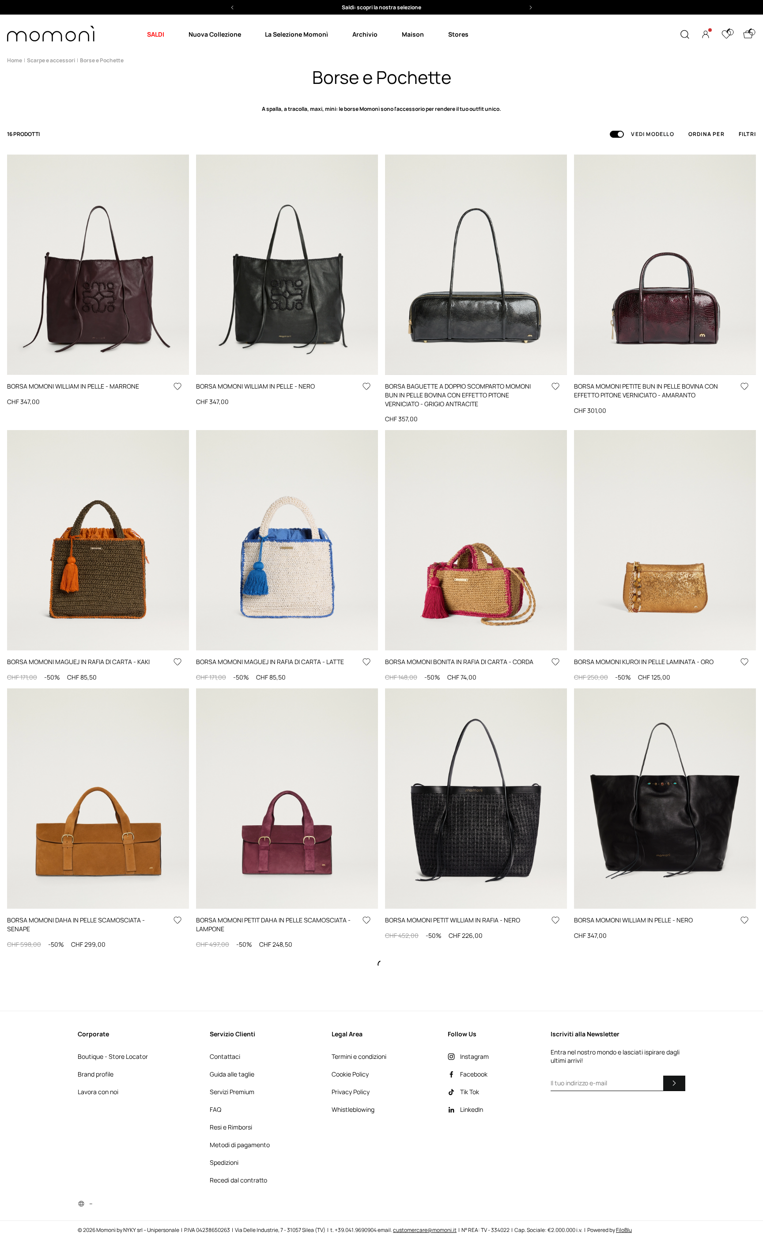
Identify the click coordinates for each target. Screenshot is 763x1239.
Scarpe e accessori (51, 60)
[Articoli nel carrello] (748, 34)
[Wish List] (726, 34)
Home (14, 60)
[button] (381, 7)
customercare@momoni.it (425, 1230)
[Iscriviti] (674, 1083)
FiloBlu (624, 1230)
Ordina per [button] (706, 134)
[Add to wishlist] (177, 386)
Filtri (747, 134)
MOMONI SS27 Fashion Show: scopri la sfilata (381, 7)
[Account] (705, 34)
